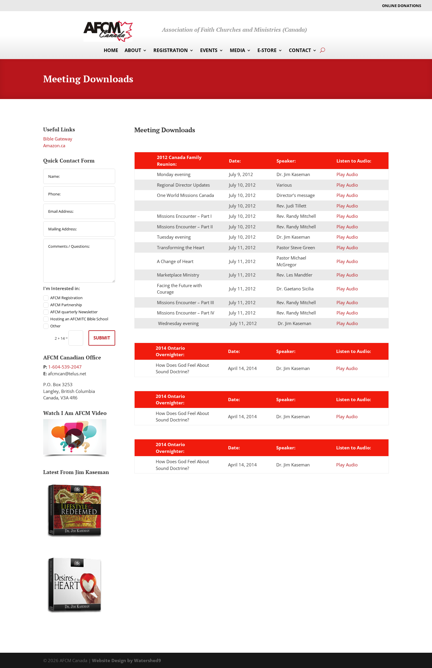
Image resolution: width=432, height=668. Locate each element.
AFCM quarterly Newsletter (74, 311)
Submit (101, 338)
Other (55, 326)
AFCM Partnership (66, 304)
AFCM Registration (66, 297)
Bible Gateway (57, 139)
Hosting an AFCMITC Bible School (79, 319)
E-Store (267, 50)
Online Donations (401, 6)
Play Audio (347, 174)
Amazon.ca (54, 145)
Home (111, 50)
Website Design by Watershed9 (126, 660)
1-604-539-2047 (65, 367)
